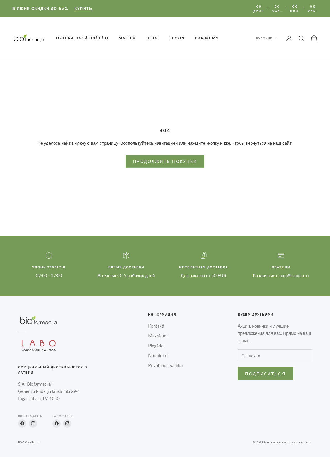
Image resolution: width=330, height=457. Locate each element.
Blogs (177, 38)
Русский (264, 38)
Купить (84, 8)
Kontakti (156, 326)
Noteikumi (158, 355)
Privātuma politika (165, 365)
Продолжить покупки (165, 161)
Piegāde (155, 345)
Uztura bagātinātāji (82, 38)
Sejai (153, 38)
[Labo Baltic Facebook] (56, 423)
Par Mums (207, 38)
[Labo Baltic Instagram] (67, 423)
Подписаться (265, 373)
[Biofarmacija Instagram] (33, 423)
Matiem (127, 38)
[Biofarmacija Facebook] (22, 423)
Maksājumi (158, 335)
